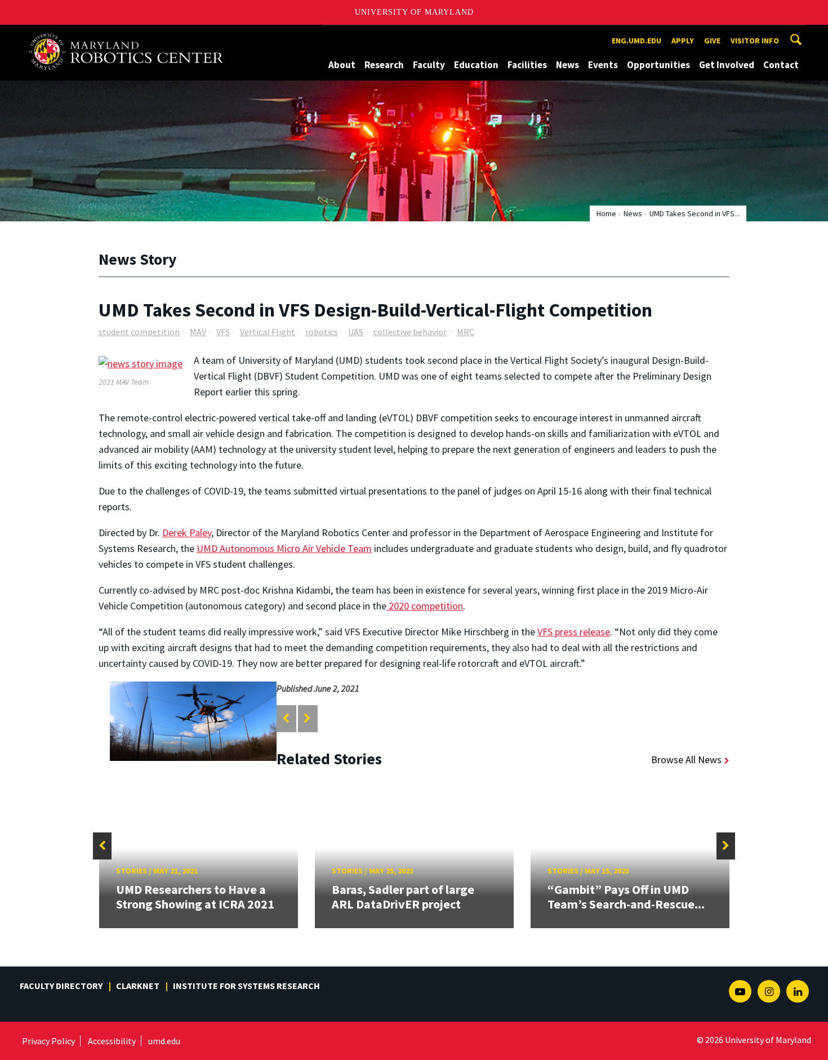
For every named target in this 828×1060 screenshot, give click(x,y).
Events (603, 65)
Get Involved (726, 65)
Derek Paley (186, 532)
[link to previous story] (286, 718)
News (567, 65)
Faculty (429, 65)
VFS (223, 331)
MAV (198, 331)
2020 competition (424, 605)
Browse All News (686, 759)
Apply (682, 40)
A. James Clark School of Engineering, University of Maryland (130, 35)
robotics (321, 331)
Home (606, 213)
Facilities (527, 65)
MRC (465, 331)
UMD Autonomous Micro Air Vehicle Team (284, 548)
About (341, 65)
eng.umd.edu (636, 40)
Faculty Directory (61, 985)
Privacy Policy (48, 1040)
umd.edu (164, 1040)
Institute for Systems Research (246, 985)
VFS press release (573, 631)
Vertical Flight (267, 331)
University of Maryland (414, 12)
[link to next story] (307, 718)
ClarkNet (137, 985)
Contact (781, 65)
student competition (139, 331)
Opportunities (658, 65)
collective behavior (410, 331)
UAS (355, 331)
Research (384, 65)
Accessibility (112, 1040)
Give (712, 40)
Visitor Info (755, 40)
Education (476, 65)
